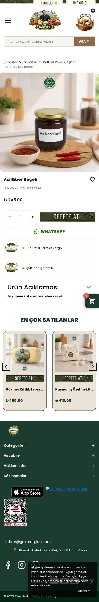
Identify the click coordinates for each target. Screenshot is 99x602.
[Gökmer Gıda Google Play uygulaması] (66, 492)
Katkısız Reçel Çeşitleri (59, 62)
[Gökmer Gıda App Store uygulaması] (27, 492)
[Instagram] (21, 565)
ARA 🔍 (84, 41)
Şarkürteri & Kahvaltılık (20, 62)
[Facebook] (8, 565)
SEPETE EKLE (67, 216)
